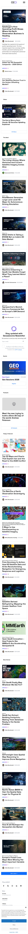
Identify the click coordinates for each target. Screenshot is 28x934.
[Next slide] (25, 111)
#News (9, 788)
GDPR (16, 932)
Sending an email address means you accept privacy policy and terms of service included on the (14, 348)
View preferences (14, 929)
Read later (21, 154)
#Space (9, 25)
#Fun (9, 454)
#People (13, 823)
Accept (14, 921)
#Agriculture (5, 522)
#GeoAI (4, 268)
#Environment (16, 522)
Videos (4, 903)
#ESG (17, 523)
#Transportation (6, 525)
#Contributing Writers (7, 158)
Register (14, 383)
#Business (4, 25)
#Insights (10, 60)
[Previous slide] (2, 111)
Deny (14, 925)
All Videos (14, 131)
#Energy (10, 522)
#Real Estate (13, 524)
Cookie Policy (12, 932)
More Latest (13, 873)
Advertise (4, 898)
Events (4, 893)
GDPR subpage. (18, 349)
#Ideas (7, 268)
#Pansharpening (6, 524)
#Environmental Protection (9, 523)
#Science (19, 524)
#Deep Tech (5, 196)
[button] (26, 907)
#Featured (5, 60)
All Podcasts (14, 428)
